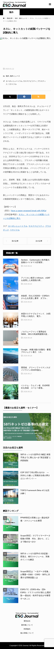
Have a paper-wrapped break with (28, 210)
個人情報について (27, 633)
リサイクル (12, 84)
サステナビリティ (30, 81)
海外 (11, 12)
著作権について (27, 625)
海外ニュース (15, 76)
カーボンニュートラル (14, 81)
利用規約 (27, 629)
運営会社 (27, 621)
